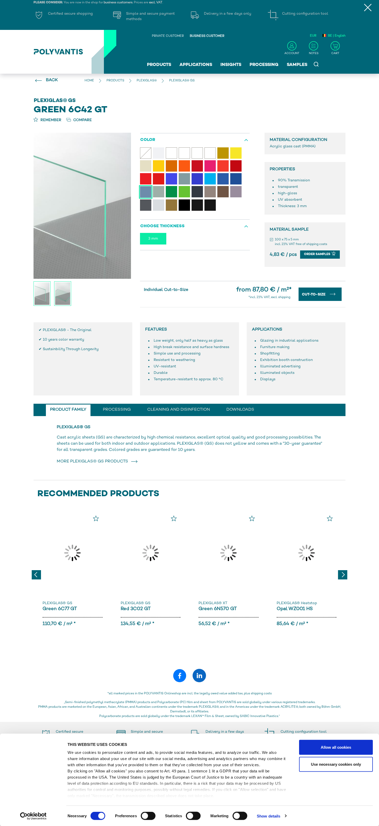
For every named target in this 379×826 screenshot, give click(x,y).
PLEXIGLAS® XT (213, 603)
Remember (50, 120)
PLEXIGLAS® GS (57, 603)
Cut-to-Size (314, 295)
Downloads (240, 410)
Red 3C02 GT (136, 608)
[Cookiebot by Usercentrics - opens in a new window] (33, 816)
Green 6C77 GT (60, 608)
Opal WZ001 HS (295, 608)
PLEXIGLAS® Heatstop (297, 603)
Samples (297, 65)
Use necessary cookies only (336, 764)
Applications (195, 65)
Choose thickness (162, 226)
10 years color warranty (63, 340)
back (52, 80)
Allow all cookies (336, 747)
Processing (264, 65)
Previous (36, 575)
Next (342, 575)
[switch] (148, 817)
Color (147, 140)
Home (89, 80)
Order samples (317, 254)
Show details (268, 816)
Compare (82, 120)
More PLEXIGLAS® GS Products (93, 461)
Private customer (168, 36)
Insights (230, 65)
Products (159, 65)
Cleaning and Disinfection (178, 410)
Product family (68, 410)
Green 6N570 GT (218, 608)
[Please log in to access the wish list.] (96, 518)
